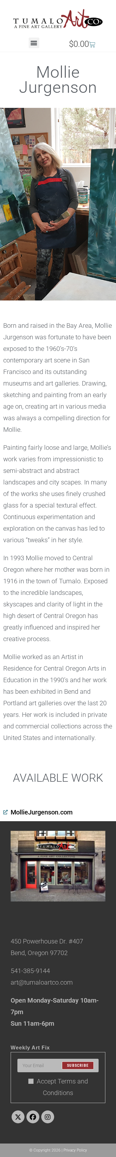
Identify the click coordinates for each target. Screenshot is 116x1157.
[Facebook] (32, 1116)
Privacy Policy (75, 1150)
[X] (18, 1116)
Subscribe (78, 1065)
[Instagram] (47, 1116)
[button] (34, 43)
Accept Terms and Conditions (62, 1087)
